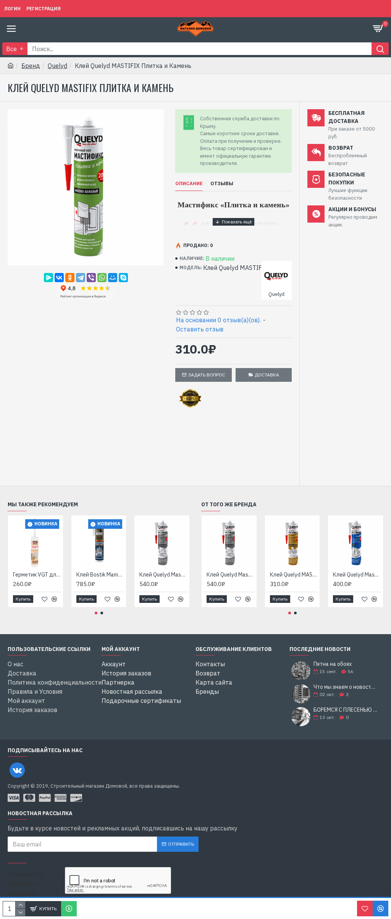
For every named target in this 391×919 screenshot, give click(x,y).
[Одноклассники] (69, 277)
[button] (96, 613)
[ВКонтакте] (59, 277)
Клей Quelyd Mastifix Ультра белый (357, 574)
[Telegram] (80, 277)
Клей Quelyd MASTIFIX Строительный (294, 574)
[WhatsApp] (102, 277)
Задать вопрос (206, 375)
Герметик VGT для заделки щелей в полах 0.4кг (37, 574)
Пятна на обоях (332, 664)
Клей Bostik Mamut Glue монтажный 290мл (100, 574)
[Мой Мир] (112, 277)
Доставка (267, 375)
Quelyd (57, 65)
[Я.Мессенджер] (48, 277)
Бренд (30, 65)
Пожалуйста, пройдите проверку (26, 883)
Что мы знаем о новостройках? (345, 687)
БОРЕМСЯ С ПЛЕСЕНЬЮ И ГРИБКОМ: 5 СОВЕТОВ (345, 710)
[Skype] (123, 277)
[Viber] (91, 277)
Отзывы (221, 184)
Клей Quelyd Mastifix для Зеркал (163, 574)
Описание (189, 184)
